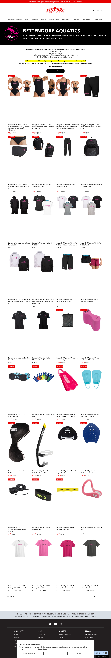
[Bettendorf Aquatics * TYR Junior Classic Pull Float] (19, 376)
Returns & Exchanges (81, 616)
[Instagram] (61, 624)
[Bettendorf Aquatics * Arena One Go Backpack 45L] (91, 147)
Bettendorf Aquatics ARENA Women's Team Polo (41, 359)
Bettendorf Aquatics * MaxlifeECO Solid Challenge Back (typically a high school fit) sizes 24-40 (67, 126)
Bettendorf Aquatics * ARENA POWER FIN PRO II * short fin (66, 415)
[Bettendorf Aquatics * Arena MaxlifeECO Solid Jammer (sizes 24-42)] (91, 86)
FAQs (94, 616)
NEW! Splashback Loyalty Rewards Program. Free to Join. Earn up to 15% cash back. (56, 2)
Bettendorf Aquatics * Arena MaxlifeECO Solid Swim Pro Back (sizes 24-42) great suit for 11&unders (18, 127)
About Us (17, 634)
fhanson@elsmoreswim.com (72, 63)
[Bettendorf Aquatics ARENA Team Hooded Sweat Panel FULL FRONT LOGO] (19, 262)
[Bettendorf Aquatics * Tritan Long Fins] (43, 376)
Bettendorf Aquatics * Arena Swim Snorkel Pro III (41, 472)
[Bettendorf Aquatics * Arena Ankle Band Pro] (43, 495)
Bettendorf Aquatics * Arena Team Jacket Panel (41, 185)
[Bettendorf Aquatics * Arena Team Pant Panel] (67, 147)
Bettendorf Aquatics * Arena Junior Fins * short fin (89, 415)
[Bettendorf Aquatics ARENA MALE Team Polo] (19, 320)
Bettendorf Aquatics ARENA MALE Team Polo (19, 359)
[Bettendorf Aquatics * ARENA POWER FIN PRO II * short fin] (67, 380)
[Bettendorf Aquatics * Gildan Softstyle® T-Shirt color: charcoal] (91, 548)
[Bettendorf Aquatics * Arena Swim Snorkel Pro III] (43, 445)
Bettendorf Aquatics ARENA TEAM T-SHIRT (43, 244)
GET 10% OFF (99, 653)
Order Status (41, 634)
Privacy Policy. (42, 649)
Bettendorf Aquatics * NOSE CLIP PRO (91, 528)
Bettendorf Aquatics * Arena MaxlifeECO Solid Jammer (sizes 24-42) (90, 126)
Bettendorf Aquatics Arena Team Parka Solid (19, 244)
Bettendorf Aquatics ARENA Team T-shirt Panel (91, 244)
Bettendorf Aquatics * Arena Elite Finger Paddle (67, 472)
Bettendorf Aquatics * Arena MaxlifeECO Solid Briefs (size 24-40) (18, 186)
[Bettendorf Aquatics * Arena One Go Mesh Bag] (67, 320)
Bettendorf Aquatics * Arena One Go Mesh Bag (67, 359)
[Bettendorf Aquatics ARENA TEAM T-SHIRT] (43, 205)
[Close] (106, 653)
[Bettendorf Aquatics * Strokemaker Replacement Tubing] (19, 489)
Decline (79, 654)
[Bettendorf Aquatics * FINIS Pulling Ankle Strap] (67, 489)
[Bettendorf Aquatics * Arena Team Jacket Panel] (43, 147)
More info (57, 71)
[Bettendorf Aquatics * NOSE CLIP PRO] (91, 488)
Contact (16, 646)
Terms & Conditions (91, 634)
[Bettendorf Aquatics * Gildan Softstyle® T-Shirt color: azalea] (43, 548)
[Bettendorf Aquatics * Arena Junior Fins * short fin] (91, 379)
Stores (16, 640)
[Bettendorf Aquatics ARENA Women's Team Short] (91, 262)
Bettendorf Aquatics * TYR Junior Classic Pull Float (19, 415)
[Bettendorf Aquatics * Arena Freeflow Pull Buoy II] (91, 320)
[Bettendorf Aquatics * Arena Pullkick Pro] (19, 442)
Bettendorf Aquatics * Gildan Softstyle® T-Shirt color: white (18, 587)
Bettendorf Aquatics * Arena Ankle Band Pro (41, 528)
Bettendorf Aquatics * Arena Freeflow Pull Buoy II (89, 359)
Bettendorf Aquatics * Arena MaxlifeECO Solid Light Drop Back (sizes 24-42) (43, 126)
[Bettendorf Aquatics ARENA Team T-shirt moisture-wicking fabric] (67, 205)
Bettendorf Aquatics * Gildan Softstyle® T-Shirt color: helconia (67, 587)
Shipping (40, 637)
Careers (16, 637)
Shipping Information (61, 616)
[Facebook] (55, 624)
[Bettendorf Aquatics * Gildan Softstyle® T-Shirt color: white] (19, 548)
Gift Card (61, 637)
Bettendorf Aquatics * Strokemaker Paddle (87, 472)
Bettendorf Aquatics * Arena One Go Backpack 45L (91, 185)
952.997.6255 (20, 616)
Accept (54, 654)
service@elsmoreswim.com (38, 616)
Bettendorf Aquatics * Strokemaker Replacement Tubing (17, 529)
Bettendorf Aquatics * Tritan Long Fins (43, 415)
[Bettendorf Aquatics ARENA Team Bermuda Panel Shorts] (67, 262)
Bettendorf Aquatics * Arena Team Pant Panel (65, 185)
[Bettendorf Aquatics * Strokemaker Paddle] (91, 433)
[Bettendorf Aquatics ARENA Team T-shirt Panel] (91, 205)
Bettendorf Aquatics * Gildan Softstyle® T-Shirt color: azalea (42, 587)
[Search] (94, 10)
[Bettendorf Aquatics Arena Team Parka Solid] (19, 205)
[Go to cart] (102, 10)
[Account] (98, 10)
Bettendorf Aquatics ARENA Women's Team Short (89, 300)
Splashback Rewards (65, 634)
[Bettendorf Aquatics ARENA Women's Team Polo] (43, 320)
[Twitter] (50, 624)
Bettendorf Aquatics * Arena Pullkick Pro (17, 472)
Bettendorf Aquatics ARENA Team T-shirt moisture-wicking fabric (67, 244)
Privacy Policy (89, 637)
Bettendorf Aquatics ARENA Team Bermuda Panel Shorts (67, 300)
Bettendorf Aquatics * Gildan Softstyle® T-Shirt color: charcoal (91, 587)
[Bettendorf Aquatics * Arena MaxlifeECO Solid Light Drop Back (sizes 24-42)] (43, 86)
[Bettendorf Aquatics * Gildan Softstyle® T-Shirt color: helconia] (67, 548)
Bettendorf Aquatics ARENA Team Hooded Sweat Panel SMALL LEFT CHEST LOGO (43, 301)
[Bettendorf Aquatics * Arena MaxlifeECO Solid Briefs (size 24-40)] (19, 147)
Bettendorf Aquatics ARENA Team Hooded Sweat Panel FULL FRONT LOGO (19, 301)
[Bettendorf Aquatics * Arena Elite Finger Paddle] (67, 433)
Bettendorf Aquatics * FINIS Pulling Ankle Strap (65, 528)
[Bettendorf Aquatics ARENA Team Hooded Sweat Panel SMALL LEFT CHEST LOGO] (43, 262)
